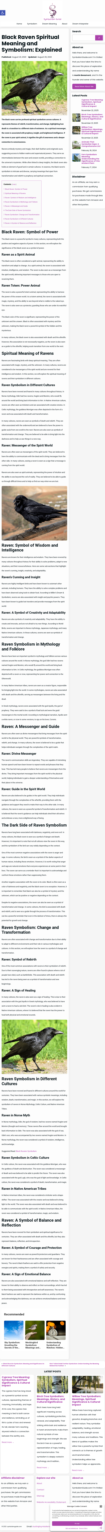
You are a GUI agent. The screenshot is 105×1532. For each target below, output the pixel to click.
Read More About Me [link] (84, 86)
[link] (2, 12)
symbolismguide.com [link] (14, 1527)
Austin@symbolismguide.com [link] (45, 1526)
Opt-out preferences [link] (72, 1528)
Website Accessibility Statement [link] (51, 1502)
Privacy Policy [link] (83, 1528)
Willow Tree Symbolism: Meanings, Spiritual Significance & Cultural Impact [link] (92, 130)
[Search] (99, 37)
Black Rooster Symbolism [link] (26, 1151)
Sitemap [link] (40, 1496)
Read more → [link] (8, 1442)
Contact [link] (40, 1489)
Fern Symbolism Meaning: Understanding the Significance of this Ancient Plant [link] (91, 158)
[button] (101, 1506)
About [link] (39, 1483)
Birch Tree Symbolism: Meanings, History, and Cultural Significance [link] (92, 117)
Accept (77, 1523)
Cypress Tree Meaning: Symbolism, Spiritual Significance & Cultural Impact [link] (92, 103)
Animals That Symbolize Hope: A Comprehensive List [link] (91, 144)
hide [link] (14, 184)
